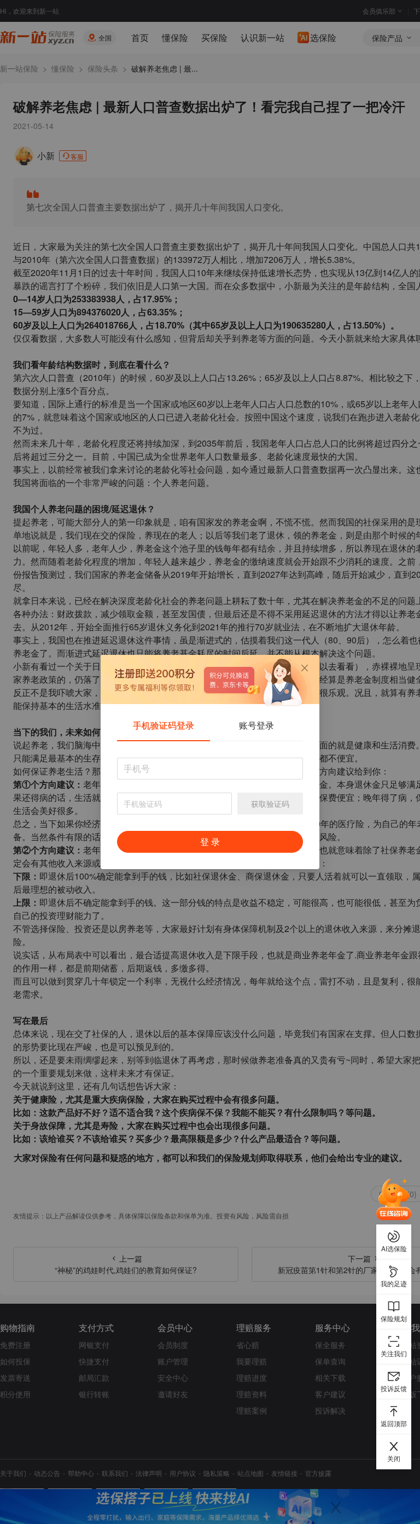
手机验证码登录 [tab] (163, 725)
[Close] (304, 668)
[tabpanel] (210, 811)
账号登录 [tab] (256, 725)
